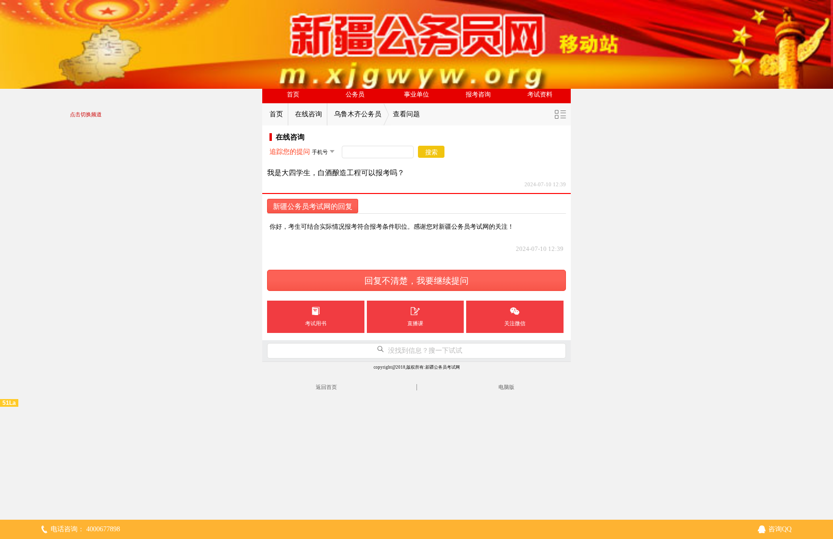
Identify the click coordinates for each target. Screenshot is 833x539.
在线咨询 (308, 114)
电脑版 (506, 387)
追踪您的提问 (289, 151)
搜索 (431, 152)
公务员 (355, 94)
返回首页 (326, 387)
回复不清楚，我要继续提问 (416, 281)
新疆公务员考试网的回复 (312, 206)
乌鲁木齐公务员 (357, 114)
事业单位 (416, 94)
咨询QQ (780, 529)
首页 (293, 94)
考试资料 (539, 94)
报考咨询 (478, 94)
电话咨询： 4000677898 (85, 529)
